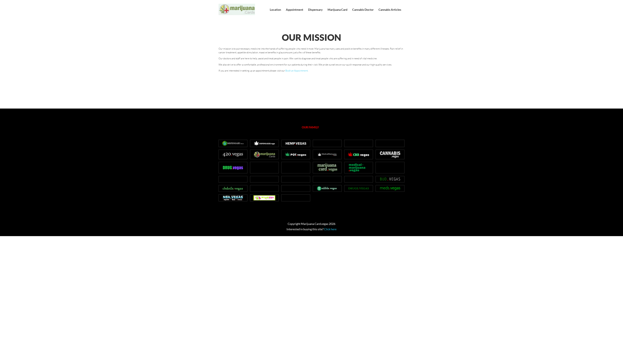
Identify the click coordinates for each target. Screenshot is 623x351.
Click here (330, 229)
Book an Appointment (296, 70)
